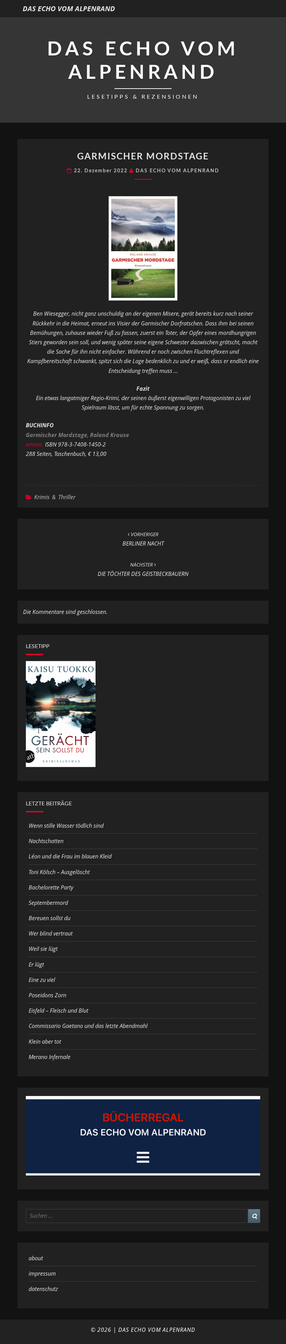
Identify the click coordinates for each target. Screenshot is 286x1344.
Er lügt (36, 964)
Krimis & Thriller (54, 497)
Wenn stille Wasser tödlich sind (66, 825)
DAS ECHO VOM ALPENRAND (69, 8)
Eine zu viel (42, 980)
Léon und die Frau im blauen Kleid (70, 856)
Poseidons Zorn (47, 995)
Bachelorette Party (51, 887)
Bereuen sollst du (49, 918)
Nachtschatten (46, 841)
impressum (42, 1273)
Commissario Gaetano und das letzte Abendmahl (88, 1026)
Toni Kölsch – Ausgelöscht (59, 872)
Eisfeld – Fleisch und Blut (58, 1010)
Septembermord (48, 903)
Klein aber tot (45, 1041)
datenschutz (43, 1289)
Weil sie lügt (43, 949)
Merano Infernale (49, 1057)
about (36, 1258)
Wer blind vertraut (51, 933)
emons (34, 444)
